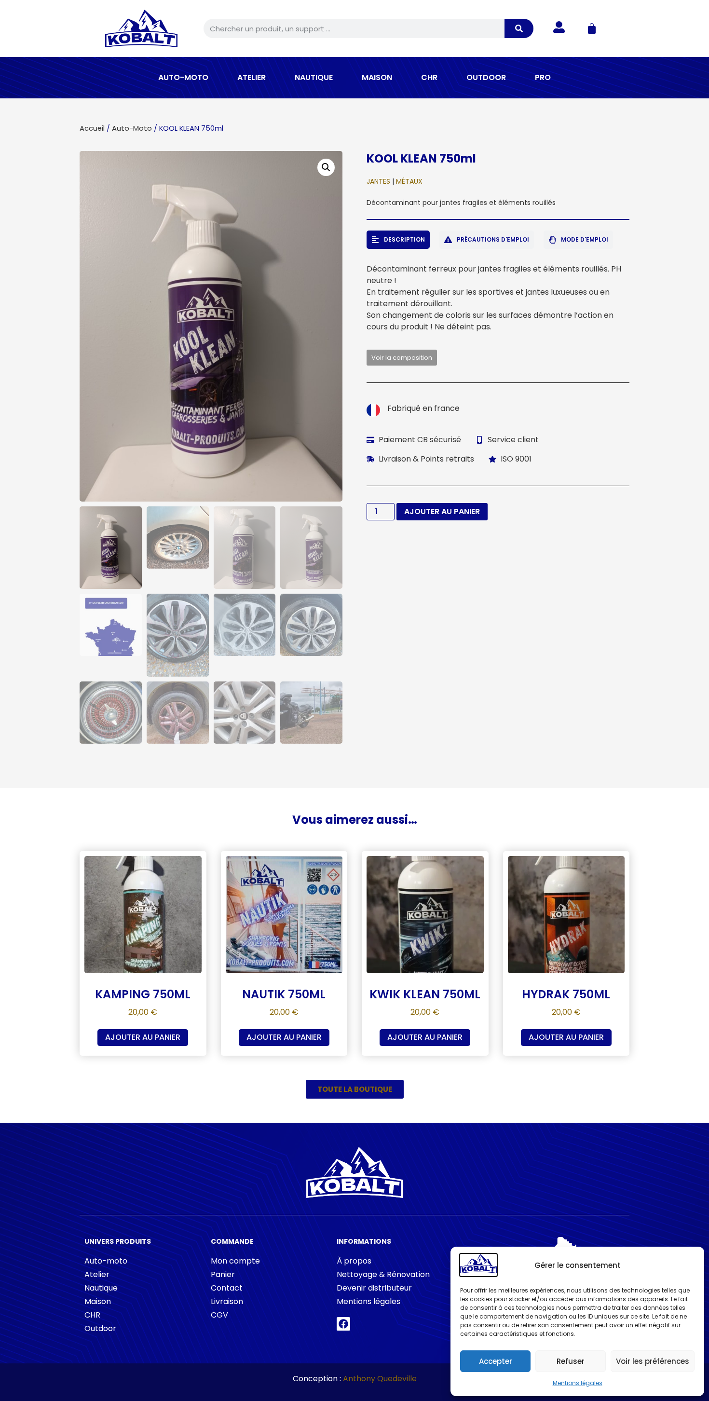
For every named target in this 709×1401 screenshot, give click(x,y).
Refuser (571, 1361)
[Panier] (591, 28)
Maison (377, 77)
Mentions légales (577, 1383)
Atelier (251, 77)
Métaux (409, 181)
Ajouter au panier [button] (142, 1037)
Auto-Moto (183, 77)
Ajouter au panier (442, 511)
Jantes (378, 181)
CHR (429, 77)
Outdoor (486, 77)
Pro (543, 77)
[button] (326, 167)
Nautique (314, 77)
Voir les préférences (652, 1361)
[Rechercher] (518, 28)
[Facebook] (343, 1324)
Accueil (92, 128)
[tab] (398, 240)
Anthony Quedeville (380, 1378)
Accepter (495, 1361)
